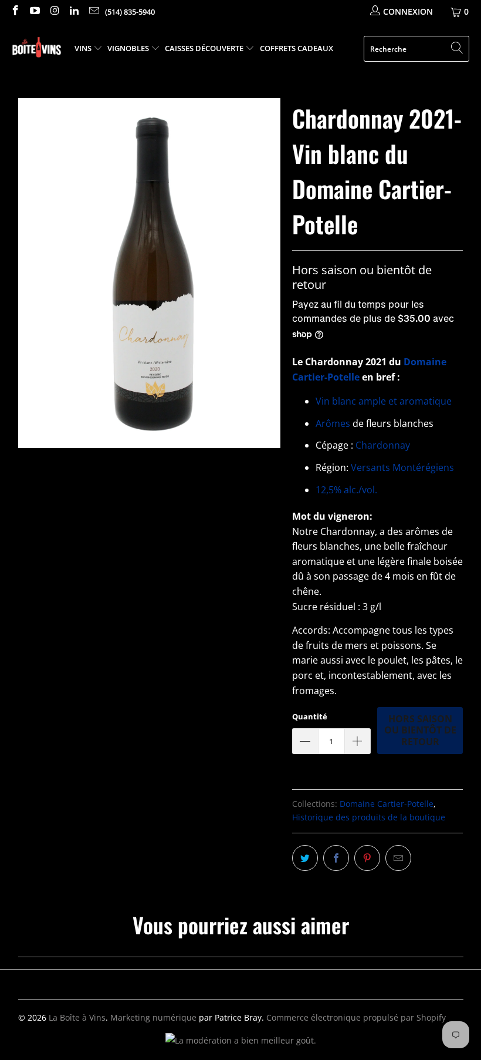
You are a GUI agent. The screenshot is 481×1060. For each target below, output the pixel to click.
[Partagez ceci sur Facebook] (336, 858)
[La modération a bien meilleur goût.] (240, 1040)
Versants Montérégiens (402, 467)
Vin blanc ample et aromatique (385, 401)
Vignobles (129, 48)
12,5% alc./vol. (346, 489)
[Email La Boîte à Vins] (93, 11)
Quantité (309, 716)
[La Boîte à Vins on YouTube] (34, 11)
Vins (83, 48)
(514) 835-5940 (130, 11)
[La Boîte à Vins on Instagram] (54, 11)
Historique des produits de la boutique (368, 817)
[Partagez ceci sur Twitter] (305, 858)
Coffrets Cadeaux (296, 48)
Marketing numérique (153, 1017)
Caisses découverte (205, 48)
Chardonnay (382, 445)
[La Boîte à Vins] (37, 49)
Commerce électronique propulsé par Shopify (356, 1017)
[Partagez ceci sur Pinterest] (367, 858)
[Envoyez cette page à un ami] (398, 858)
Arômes (333, 423)
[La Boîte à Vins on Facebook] (15, 11)
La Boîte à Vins (77, 1017)
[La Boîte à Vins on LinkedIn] (74, 11)
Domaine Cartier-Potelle (386, 803)
